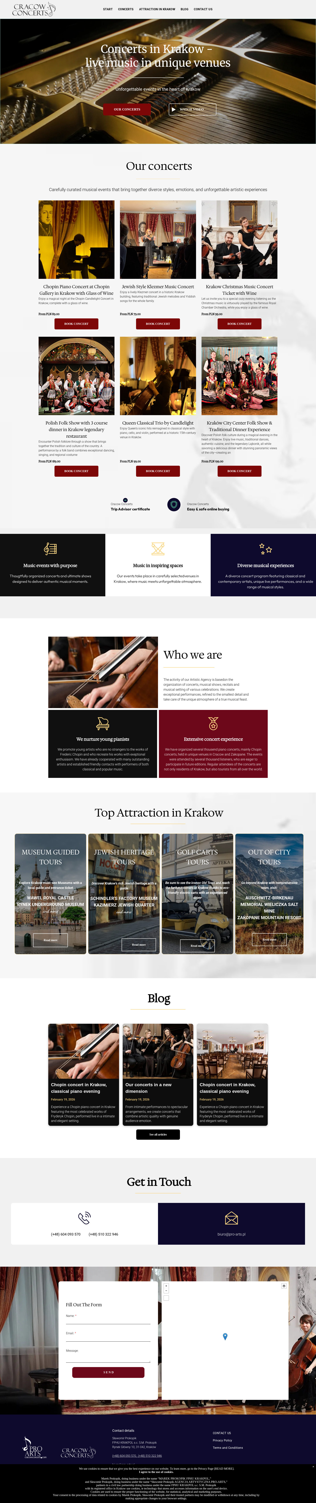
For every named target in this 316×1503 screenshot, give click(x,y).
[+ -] (225, 1340)
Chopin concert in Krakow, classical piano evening (79, 1088)
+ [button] (166, 1286)
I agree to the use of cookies (156, 1472)
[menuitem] (107, 9)
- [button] (166, 1290)
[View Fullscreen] (166, 1298)
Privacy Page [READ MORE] (216, 1468)
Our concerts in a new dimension (148, 1088)
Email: (70, 1333)
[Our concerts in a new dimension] (158, 1051)
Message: (72, 1350)
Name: (70, 1316)
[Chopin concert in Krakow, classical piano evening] (83, 1051)
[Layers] (284, 1286)
